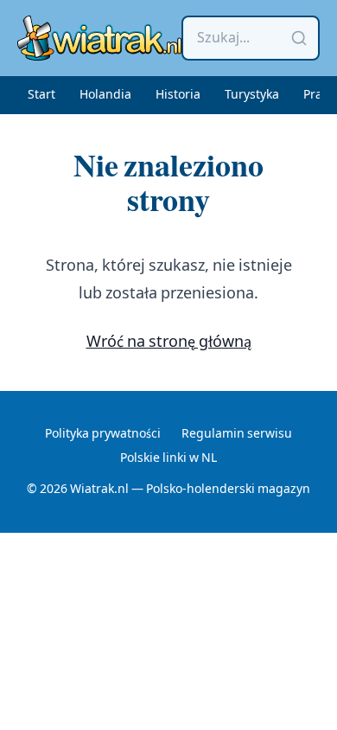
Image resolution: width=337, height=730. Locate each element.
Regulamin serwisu (236, 434)
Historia (178, 95)
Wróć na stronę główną (168, 342)
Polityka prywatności (103, 434)
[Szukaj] (299, 38)
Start (41, 95)
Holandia (105, 95)
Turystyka (252, 95)
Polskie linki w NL (168, 458)
